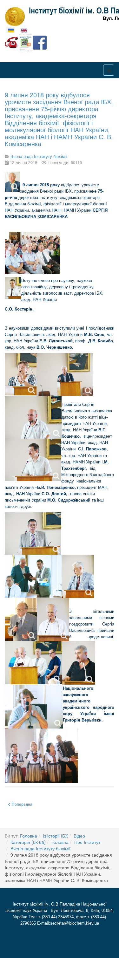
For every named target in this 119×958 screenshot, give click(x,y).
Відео (79, 835)
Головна (28, 835)
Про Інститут (87, 842)
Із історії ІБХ (55, 835)
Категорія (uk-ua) (28, 842)
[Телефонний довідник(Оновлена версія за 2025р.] (12, 42)
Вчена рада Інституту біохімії (40, 848)
